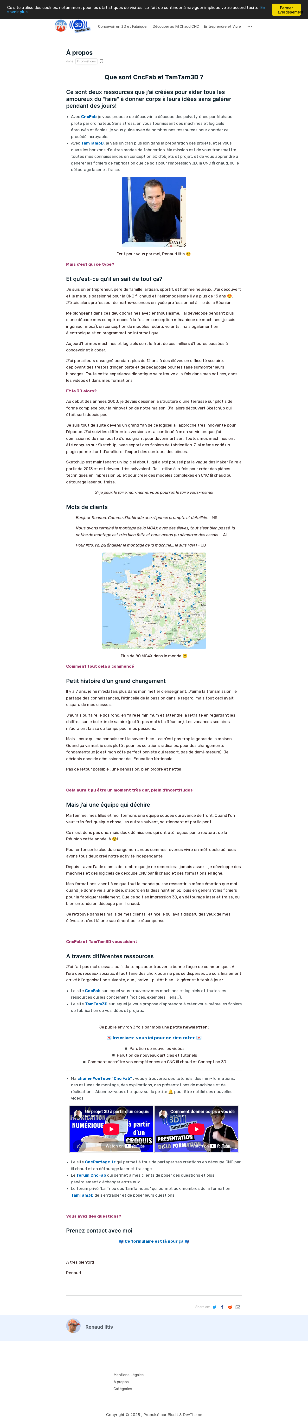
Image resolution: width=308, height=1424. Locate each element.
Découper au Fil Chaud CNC (176, 26)
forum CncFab (91, 1175)
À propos (121, 1382)
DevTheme (192, 1414)
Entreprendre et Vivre (222, 26)
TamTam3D (82, 1195)
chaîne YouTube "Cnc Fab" (104, 1078)
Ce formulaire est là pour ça (154, 1241)
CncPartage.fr (100, 1162)
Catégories (123, 1389)
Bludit (173, 1414)
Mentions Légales (129, 1375)
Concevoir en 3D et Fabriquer (123, 26)
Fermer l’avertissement (288, 10)
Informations (86, 61)
